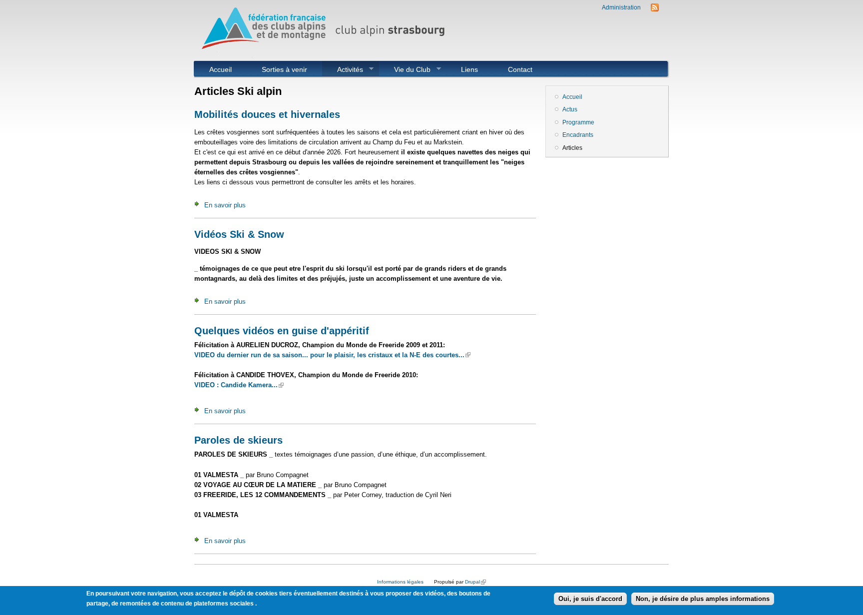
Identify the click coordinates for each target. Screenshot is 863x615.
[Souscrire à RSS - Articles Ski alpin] (655, 9)
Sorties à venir (284, 69)
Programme (578, 122)
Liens (469, 69)
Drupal (475, 582)
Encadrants (577, 134)
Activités (342, 69)
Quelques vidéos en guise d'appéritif (281, 330)
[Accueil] (326, 55)
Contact (520, 69)
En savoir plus (225, 205)
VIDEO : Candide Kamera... (239, 385)
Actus (569, 109)
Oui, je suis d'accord (590, 599)
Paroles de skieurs (238, 440)
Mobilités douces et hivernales (267, 114)
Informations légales (400, 582)
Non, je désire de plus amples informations (703, 599)
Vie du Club (405, 69)
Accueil (220, 69)
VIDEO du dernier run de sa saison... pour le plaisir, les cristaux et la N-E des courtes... (332, 355)
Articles (572, 147)
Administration (621, 7)
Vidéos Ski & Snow (239, 234)
